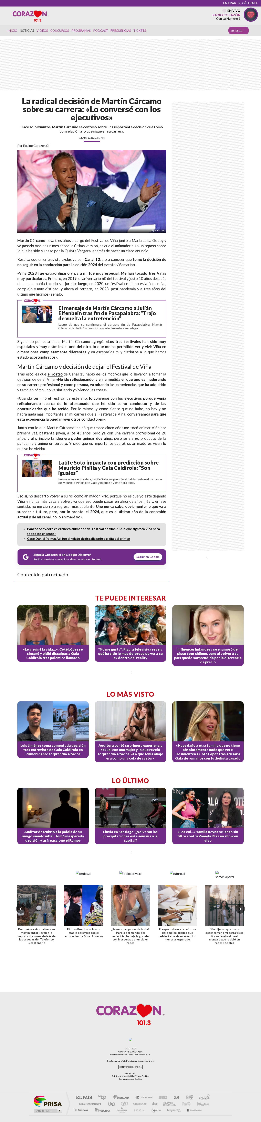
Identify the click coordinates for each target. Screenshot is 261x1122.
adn (188, 1097)
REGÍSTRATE (248, 3)
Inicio (12, 30)
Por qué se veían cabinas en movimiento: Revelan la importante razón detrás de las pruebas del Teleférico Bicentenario (36, 936)
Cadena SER (162, 1097)
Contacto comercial (130, 1067)
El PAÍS (84, 1097)
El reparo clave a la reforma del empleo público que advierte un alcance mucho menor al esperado (177, 934)
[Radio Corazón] (30, 16)
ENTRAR (229, 3)
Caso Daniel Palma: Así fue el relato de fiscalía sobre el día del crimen (78, 538)
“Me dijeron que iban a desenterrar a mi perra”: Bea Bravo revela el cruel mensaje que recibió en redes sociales (224, 936)
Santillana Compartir (144, 1097)
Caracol (203, 1097)
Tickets (139, 30)
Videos (42, 30)
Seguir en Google (147, 556)
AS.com (174, 1097)
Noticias (27, 30)
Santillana (122, 1097)
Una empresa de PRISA (47, 1101)
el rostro (55, 374)
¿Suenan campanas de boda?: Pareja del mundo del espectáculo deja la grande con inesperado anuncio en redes (130, 936)
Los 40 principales (103, 1097)
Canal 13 (92, 259)
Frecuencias (120, 30)
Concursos (59, 30)
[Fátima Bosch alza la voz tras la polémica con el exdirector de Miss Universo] (83, 905)
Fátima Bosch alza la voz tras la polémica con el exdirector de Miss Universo (83, 932)
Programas (81, 30)
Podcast (100, 30)
